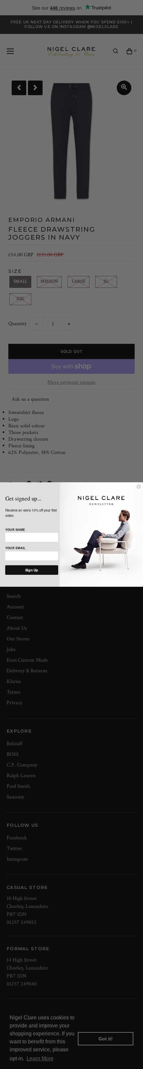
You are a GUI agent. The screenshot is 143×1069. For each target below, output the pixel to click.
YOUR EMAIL (15, 548)
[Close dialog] (138, 486)
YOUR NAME (15, 530)
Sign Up (31, 570)
